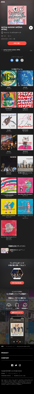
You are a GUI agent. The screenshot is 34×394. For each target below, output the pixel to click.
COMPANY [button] (5, 358)
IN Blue (8, 87)
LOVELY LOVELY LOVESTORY (8, 215)
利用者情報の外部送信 (6, 375)
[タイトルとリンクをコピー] (22, 60)
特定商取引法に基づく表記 (19, 375)
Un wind (9, 130)
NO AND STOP (8, 108)
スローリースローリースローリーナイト (25, 216)
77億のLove (25, 108)
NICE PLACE (25, 130)
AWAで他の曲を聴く (17, 283)
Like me (9, 151)
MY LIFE (25, 87)
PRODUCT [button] (4, 353)
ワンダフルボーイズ (15, 32)
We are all (25, 151)
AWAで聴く (17, 43)
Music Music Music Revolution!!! (25, 194)
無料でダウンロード (17, 312)
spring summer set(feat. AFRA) (23, 346)
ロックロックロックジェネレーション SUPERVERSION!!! (8, 194)
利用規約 (3, 373)
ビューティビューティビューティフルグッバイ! (8, 237)
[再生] (31, 28)
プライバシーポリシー (13, 373)
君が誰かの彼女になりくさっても (25, 173)
